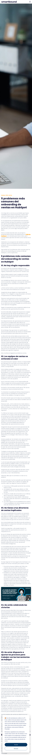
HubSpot (3, 195)
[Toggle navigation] (30, 2)
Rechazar (16, 748)
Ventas (10, 195)
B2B (7, 195)
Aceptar (16, 744)
